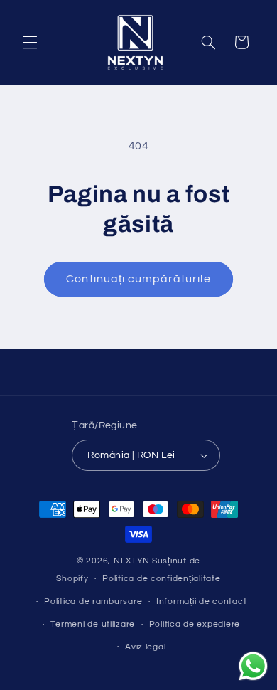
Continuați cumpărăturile (138, 279)
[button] (29, 42)
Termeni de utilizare (92, 624)
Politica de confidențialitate (161, 579)
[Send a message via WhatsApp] (253, 666)
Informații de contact (201, 601)
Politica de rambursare (93, 601)
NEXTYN (132, 561)
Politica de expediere (194, 624)
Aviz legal (145, 647)
